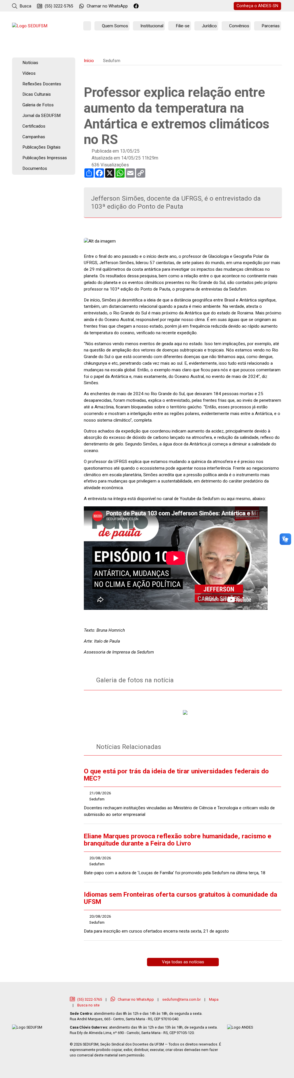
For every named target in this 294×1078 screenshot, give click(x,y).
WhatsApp (107, 6)
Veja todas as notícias (183, 961)
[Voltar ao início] (29, 26)
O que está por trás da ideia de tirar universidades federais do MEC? (176, 774)
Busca (25, 6)
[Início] (87, 26)
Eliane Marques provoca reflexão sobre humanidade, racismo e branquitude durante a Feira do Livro (177, 839)
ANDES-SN (257, 5)
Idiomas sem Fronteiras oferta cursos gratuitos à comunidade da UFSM (180, 898)
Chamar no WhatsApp (136, 999)
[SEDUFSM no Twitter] (144, 6)
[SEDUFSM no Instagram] (152, 6)
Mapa (213, 999)
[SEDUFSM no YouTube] (160, 6)
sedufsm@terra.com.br (181, 999)
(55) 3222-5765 (58, 6)
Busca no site (88, 1005)
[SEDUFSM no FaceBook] (137, 6)
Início (89, 60)
